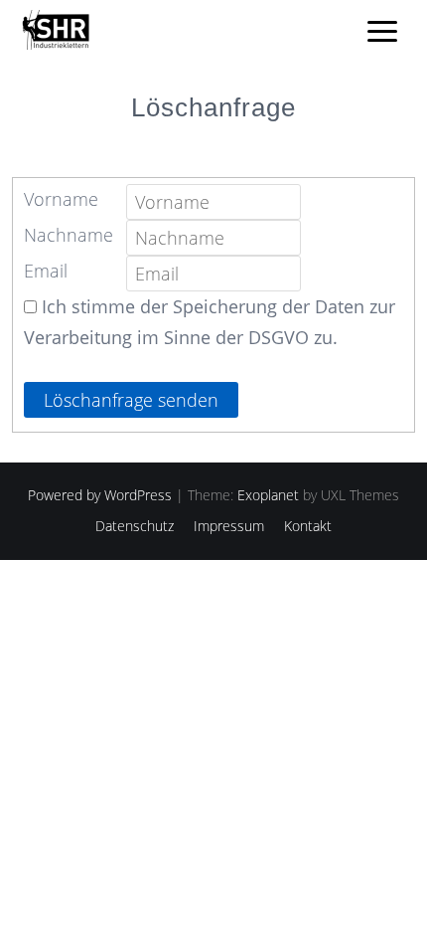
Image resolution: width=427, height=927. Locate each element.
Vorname (61, 199)
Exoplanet (268, 494)
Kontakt (308, 525)
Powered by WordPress (100, 494)
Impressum (229, 525)
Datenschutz (134, 525)
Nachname (68, 235)
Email (46, 270)
